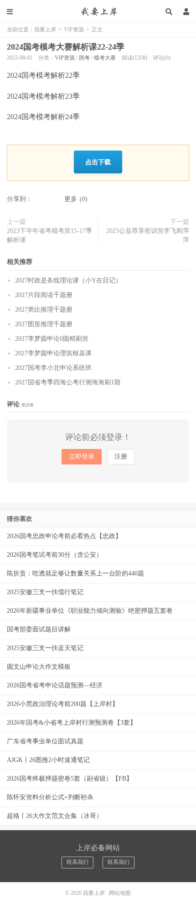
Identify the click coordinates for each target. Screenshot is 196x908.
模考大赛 (105, 58)
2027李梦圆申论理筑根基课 (53, 353)
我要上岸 (98, 11)
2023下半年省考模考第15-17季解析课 (49, 235)
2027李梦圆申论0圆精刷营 (51, 338)
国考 (84, 58)
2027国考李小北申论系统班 (53, 367)
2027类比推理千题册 (43, 309)
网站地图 (120, 893)
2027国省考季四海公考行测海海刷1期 (67, 382)
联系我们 (77, 862)
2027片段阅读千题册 (43, 295)
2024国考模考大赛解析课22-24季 (65, 46)
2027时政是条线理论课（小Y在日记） (68, 280)
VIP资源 (74, 29)
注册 (120, 456)
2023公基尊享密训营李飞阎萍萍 (147, 235)
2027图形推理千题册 (43, 324)
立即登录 (81, 456)
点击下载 (98, 161)
